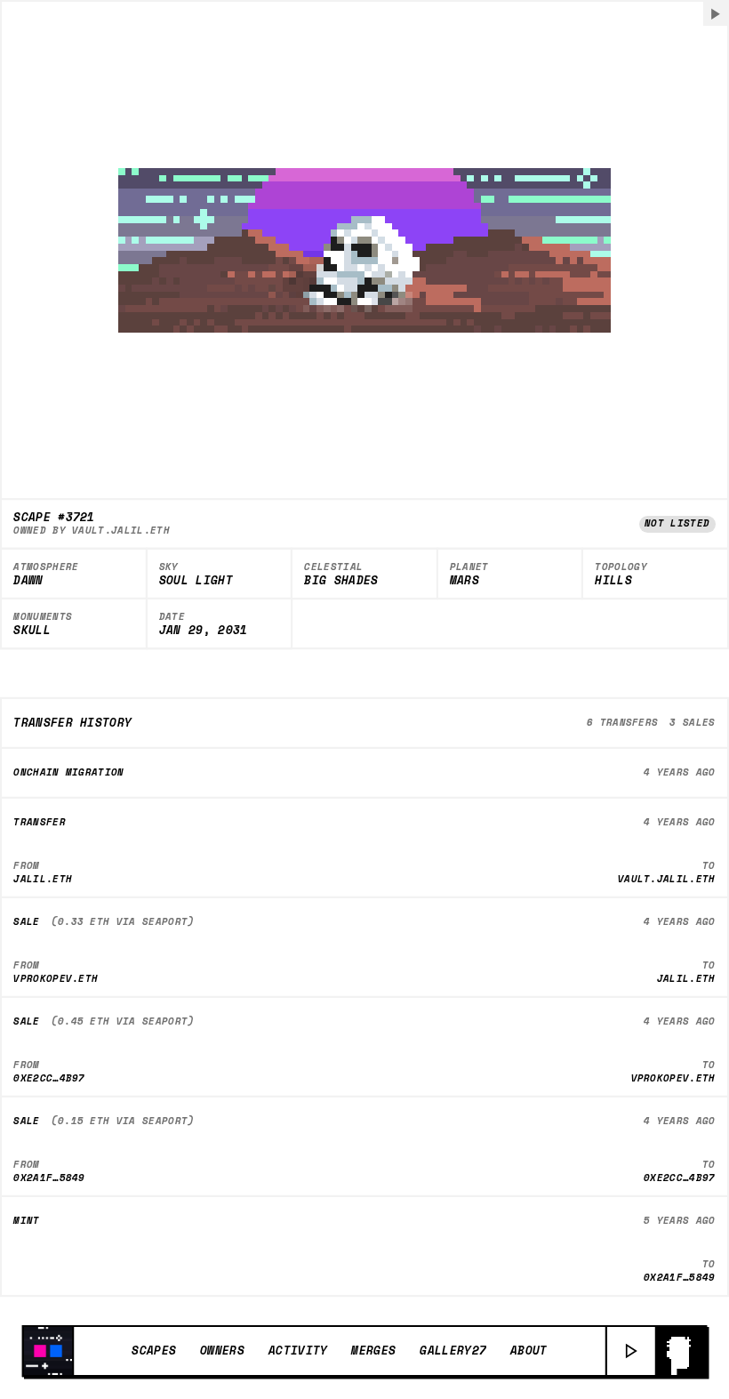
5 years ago (680, 1220)
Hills (613, 581)
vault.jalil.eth (121, 530)
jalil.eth (42, 879)
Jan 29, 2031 (203, 630)
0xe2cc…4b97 (49, 1078)
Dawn (28, 581)
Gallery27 (453, 1350)
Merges (373, 1350)
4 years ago (680, 772)
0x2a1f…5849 (49, 1177)
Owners (222, 1350)
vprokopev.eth (55, 978)
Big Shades (341, 581)
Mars (464, 581)
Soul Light (196, 581)
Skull (32, 630)
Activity (298, 1350)
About (529, 1350)
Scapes (154, 1350)
